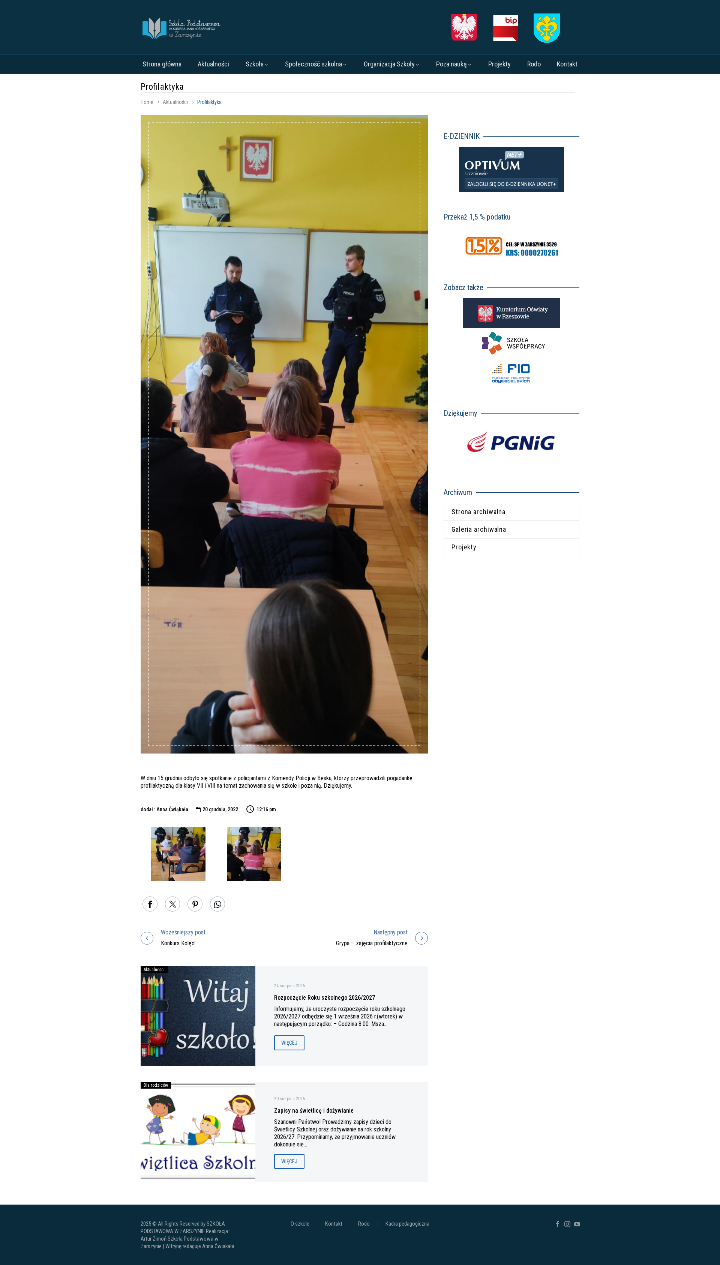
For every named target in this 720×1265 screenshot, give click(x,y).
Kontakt (567, 64)
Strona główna (162, 64)
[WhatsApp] (217, 904)
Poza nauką (451, 64)
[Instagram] (567, 1224)
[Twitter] (172, 904)
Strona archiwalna (479, 512)
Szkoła (255, 64)
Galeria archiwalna (479, 529)
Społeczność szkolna (313, 64)
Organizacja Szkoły (389, 64)
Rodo (534, 64)
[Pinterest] (195, 904)
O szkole (300, 1224)
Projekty (499, 64)
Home (147, 102)
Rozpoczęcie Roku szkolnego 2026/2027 (324, 997)
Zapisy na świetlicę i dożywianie (314, 1110)
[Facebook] (150, 904)
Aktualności (213, 64)
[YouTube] (577, 1224)
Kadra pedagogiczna (407, 1224)
